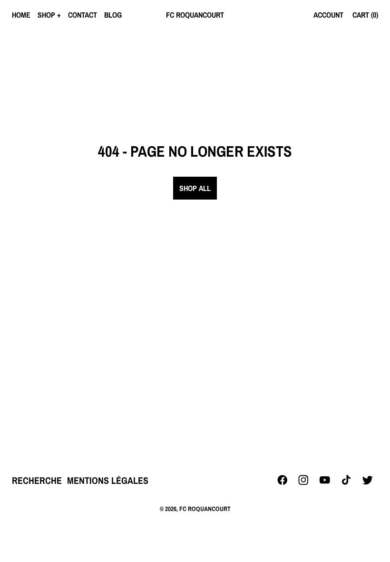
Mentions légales (107, 480)
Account (328, 15)
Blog (113, 15)
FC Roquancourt (205, 508)
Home (21, 15)
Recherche (37, 480)
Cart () (365, 15)
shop (46, 15)
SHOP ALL (195, 188)
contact (82, 15)
